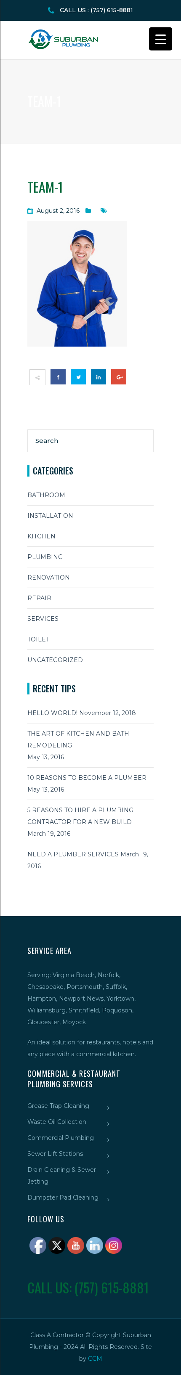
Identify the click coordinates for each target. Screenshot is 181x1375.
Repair (39, 598)
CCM (95, 1358)
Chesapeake (45, 987)
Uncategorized (55, 660)
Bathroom (46, 495)
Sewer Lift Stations (55, 1154)
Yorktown (120, 998)
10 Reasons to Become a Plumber (86, 778)
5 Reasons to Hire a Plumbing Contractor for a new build (80, 816)
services (43, 619)
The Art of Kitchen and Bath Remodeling (78, 739)
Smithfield (84, 1010)
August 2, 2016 (58, 211)
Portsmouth (85, 987)
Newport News (81, 998)
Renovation (48, 577)
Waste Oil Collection (56, 1122)
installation (50, 515)
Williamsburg (46, 1010)
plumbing (45, 557)
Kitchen (41, 536)
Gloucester (43, 1022)
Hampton (41, 998)
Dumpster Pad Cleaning (62, 1197)
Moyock (74, 1022)
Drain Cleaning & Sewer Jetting (61, 1175)
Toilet (38, 639)
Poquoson (117, 1010)
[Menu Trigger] (160, 38)
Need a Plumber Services (73, 854)
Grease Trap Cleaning (58, 1106)
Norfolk (108, 975)
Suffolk (116, 987)
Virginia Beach (74, 975)
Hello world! (52, 713)
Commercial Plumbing (60, 1138)
